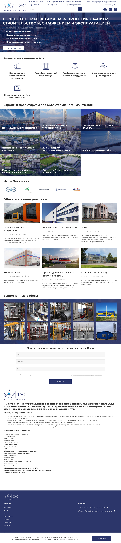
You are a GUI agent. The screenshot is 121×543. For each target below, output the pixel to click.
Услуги (41, 2)
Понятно (101, 538)
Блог (46, 2)
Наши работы (54, 2)
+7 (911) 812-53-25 (35, 5)
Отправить (60, 382)
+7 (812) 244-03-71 (54, 5)
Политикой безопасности (68, 539)
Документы (70, 2)
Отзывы (62, 2)
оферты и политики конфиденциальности (86, 375)
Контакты (78, 2)
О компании (34, 2)
